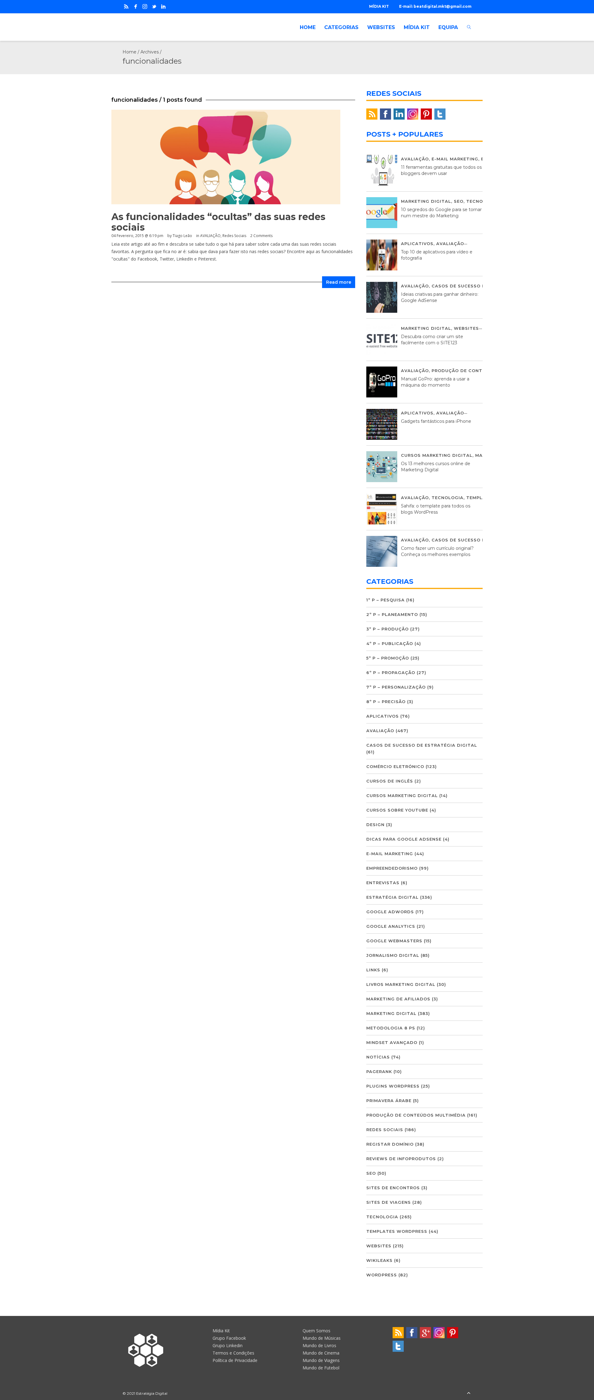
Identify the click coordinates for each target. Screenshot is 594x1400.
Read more (338, 282)
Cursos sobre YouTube (397, 810)
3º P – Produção (387, 628)
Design (375, 824)
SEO (458, 201)
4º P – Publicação (389, 643)
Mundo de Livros (319, 1345)
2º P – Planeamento (392, 614)
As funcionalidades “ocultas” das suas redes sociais (218, 222)
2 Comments (261, 235)
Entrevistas (382, 882)
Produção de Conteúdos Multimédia (481, 370)
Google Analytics (390, 926)
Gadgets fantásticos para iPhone (436, 421)
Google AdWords (390, 911)
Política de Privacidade (235, 1360)
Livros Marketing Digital (400, 984)
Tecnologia (482, 201)
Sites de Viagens (388, 1202)
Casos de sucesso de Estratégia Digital (421, 745)
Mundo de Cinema (321, 1353)
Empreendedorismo (392, 868)
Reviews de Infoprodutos (401, 1158)
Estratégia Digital (392, 897)
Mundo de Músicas (322, 1338)
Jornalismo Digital (392, 955)
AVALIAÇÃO (210, 235)
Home (129, 52)
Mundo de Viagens (321, 1360)
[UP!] (468, 1393)
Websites (466, 328)
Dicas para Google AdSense (403, 839)
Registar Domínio (390, 1144)
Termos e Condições (233, 1353)
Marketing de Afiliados (398, 998)
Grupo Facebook (229, 1338)
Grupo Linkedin (228, 1345)
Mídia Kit (221, 1331)
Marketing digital (426, 201)
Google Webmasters (394, 940)
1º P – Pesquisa (385, 599)
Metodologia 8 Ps (390, 1027)
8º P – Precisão (386, 701)
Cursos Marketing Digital (436, 455)
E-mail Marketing (455, 158)
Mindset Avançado (391, 1042)
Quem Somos (316, 1331)
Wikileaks (379, 1260)
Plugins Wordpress (393, 1086)
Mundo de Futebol (321, 1368)
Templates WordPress (396, 1231)
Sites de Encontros (393, 1187)
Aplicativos (417, 243)
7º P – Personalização (396, 687)
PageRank (379, 1071)
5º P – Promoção (387, 657)
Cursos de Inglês (389, 780)
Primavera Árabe (388, 1100)
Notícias (378, 1056)
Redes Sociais (234, 235)
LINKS (373, 969)
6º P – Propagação (390, 672)
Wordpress (381, 1274)
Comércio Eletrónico (395, 766)
